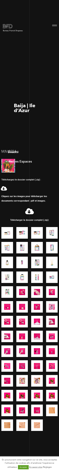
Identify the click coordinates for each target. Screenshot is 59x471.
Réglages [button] (47, 467)
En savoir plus (35, 467)
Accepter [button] (23, 467)
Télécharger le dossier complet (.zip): (29, 220)
